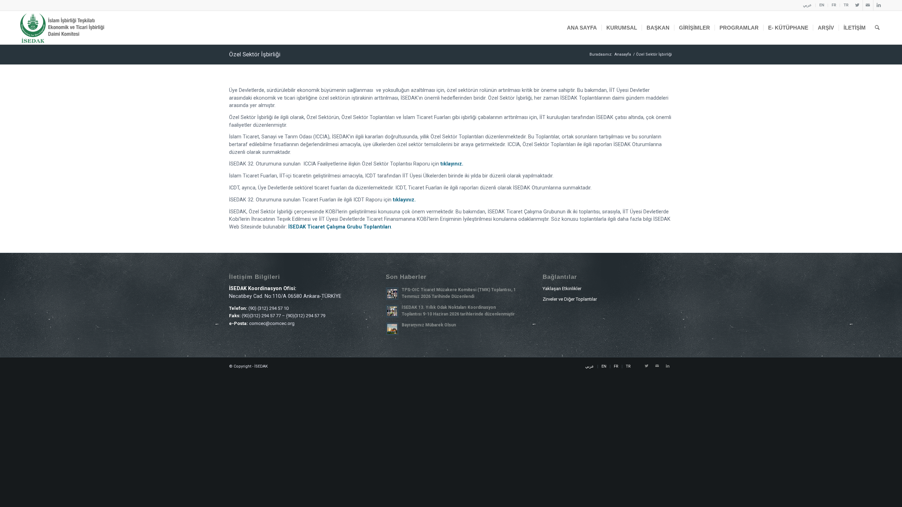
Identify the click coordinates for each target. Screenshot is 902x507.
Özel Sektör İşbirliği (254, 54)
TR (846, 5)
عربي (807, 5)
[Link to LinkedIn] (878, 5)
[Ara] (877, 27)
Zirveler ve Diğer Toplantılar (570, 299)
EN (821, 5)
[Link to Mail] (868, 5)
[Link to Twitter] (857, 5)
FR (834, 5)
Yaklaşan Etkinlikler (562, 288)
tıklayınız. (451, 164)
